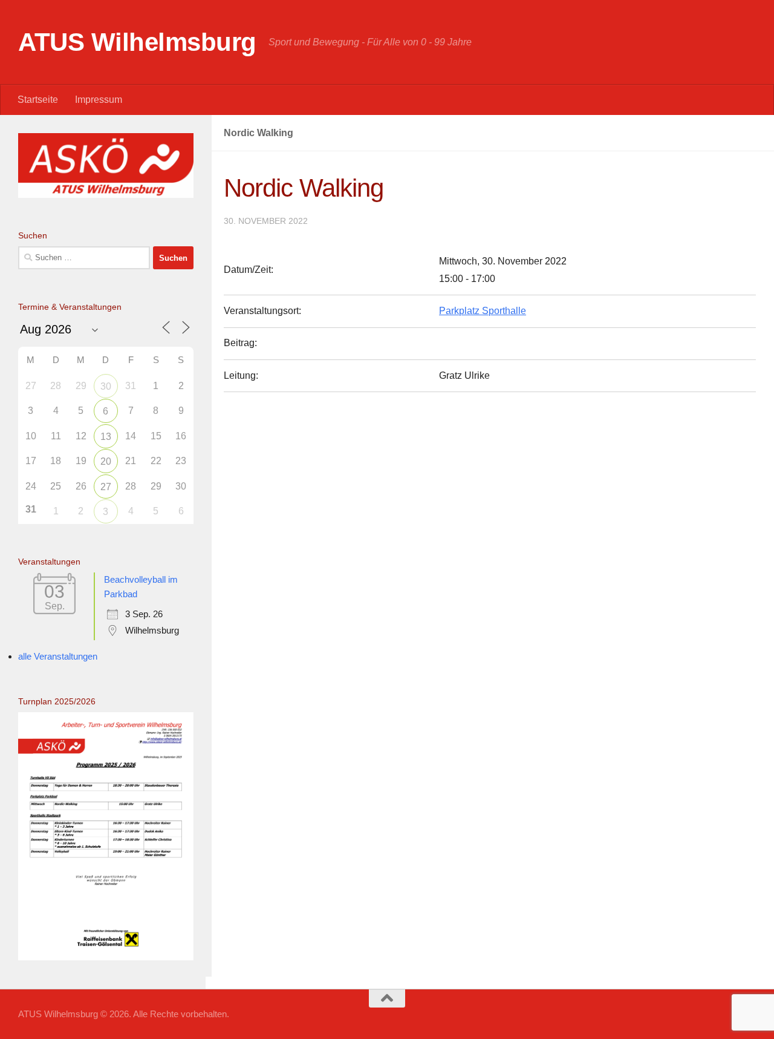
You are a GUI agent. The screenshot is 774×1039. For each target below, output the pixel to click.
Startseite (38, 99)
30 (105, 386)
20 (105, 461)
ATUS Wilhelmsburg (137, 42)
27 (105, 487)
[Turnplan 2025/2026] (106, 957)
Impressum (98, 99)
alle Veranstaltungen (57, 656)
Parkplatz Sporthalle (482, 311)
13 (105, 436)
